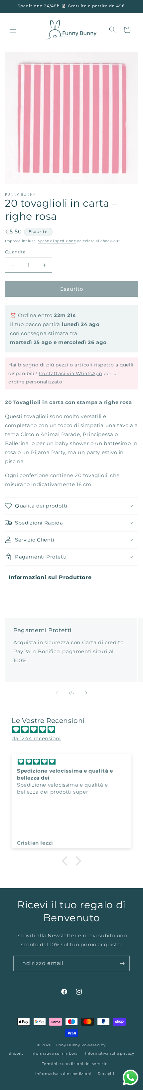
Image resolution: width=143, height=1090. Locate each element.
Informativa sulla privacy (109, 1053)
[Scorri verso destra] (86, 693)
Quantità (15, 251)
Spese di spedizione (57, 241)
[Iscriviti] (122, 963)
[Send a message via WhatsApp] (130, 1077)
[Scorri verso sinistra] (57, 693)
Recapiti (106, 1073)
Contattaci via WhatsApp (70, 373)
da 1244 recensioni (36, 738)
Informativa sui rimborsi (55, 1053)
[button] (13, 29)
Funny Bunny (67, 1045)
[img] (75, 729)
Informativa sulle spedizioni (63, 1073)
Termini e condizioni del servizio (74, 1063)
